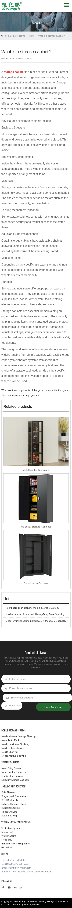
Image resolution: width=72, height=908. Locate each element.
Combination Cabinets (36, 583)
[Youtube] (10, 888)
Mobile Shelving (9, 752)
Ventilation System (10, 828)
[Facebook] (4, 888)
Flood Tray (6, 839)
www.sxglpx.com (31, 904)
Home (22, 36)
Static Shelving (9, 815)
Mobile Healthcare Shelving (15, 744)
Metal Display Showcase (36, 470)
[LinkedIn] (21, 888)
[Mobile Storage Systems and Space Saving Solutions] (11, 7)
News (32, 36)
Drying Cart (7, 832)
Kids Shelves (8, 792)
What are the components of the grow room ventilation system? (36, 390)
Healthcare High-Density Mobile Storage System (32, 607)
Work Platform (8, 836)
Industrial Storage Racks (13, 804)
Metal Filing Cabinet (11, 768)
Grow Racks (7, 847)
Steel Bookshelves (10, 800)
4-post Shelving (9, 811)
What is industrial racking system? (20, 395)
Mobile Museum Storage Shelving (18, 736)
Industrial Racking (10, 808)
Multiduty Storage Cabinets (36, 526)
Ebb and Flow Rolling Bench (15, 843)
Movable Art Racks (11, 740)
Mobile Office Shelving (12, 748)
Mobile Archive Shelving (13, 755)
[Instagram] (16, 888)
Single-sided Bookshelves (14, 796)
